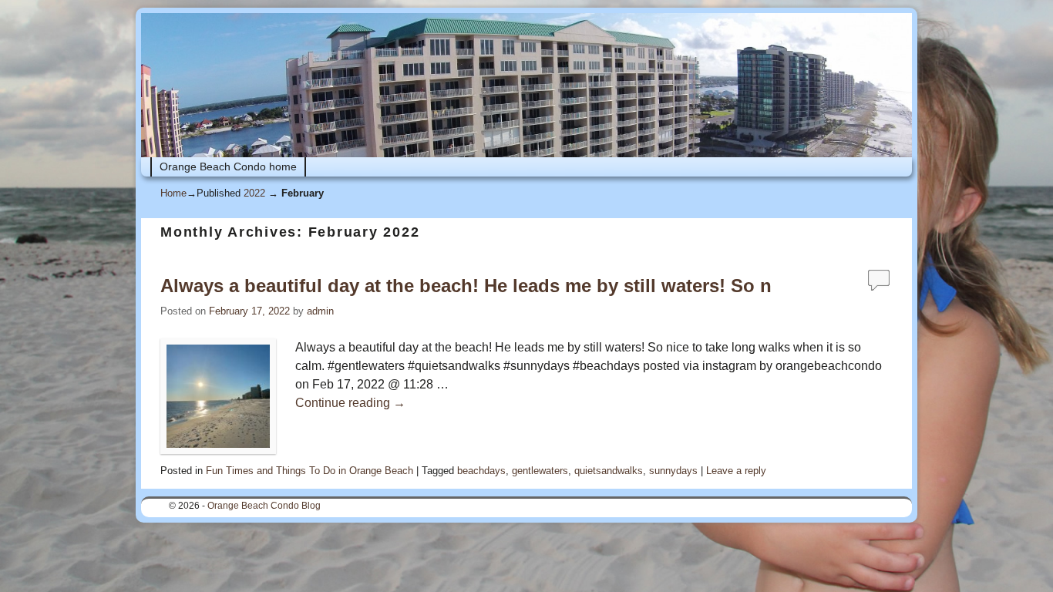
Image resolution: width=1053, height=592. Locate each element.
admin (320, 311)
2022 (254, 193)
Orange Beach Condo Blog (264, 505)
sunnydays (673, 470)
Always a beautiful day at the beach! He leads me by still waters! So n (466, 285)
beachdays (481, 470)
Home (173, 193)
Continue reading (350, 402)
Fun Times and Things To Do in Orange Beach (309, 470)
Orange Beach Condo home (228, 166)
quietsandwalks (608, 470)
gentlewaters (540, 470)
